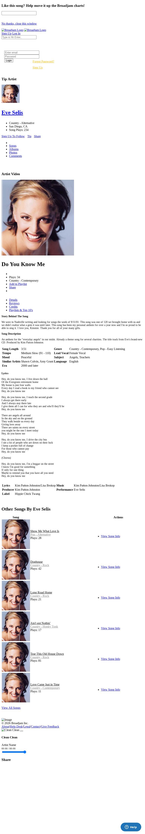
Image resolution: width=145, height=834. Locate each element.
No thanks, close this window (19, 23)
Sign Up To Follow (13, 136)
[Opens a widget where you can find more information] (130, 827)
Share (37, 136)
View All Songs (11, 707)
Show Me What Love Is (44, 531)
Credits (13, 306)
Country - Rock (39, 565)
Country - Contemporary (45, 688)
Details (13, 299)
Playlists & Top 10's (21, 310)
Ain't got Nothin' (40, 623)
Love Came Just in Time (44, 684)
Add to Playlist (18, 284)
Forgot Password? (43, 61)
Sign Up (38, 67)
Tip (29, 136)
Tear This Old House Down (47, 653)
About (5, 726)
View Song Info (110, 536)
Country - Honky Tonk (44, 626)
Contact (35, 726)
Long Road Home (41, 592)
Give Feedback (50, 726)
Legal (26, 726)
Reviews (14, 303)
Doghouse (36, 561)
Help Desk (16, 726)
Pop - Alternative (40, 534)
